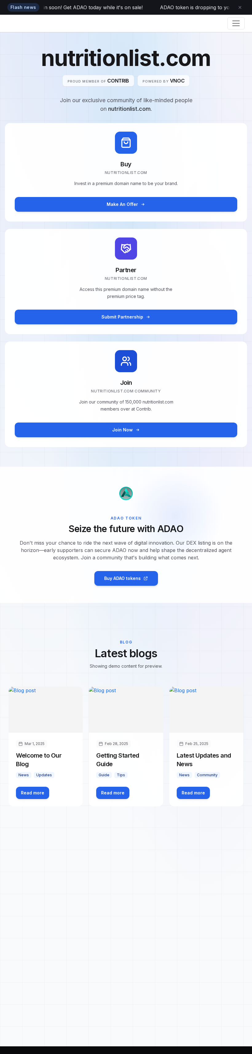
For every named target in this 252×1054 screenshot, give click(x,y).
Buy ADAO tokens (122, 578)
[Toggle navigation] (236, 23)
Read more (32, 792)
